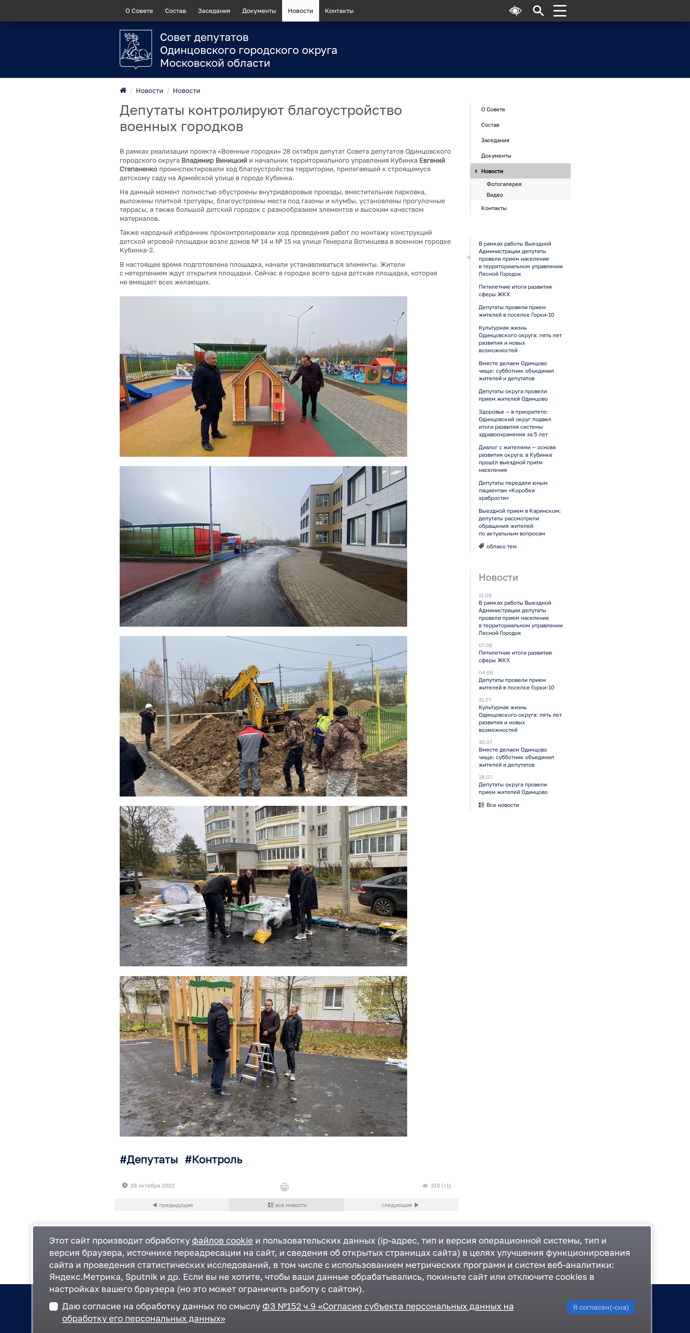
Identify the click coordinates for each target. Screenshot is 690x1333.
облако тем (502, 546)
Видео (495, 194)
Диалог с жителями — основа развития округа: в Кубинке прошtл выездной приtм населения (516, 458)
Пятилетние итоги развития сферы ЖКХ (515, 290)
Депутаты (152, 1159)
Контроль (217, 1159)
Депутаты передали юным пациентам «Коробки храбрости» (512, 490)
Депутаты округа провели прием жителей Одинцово (512, 394)
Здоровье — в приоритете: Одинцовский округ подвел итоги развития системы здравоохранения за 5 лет (514, 422)
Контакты (339, 10)
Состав (175, 10)
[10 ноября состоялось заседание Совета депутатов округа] (171, 1204)
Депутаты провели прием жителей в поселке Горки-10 (516, 310)
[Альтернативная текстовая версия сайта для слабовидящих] (516, 11)
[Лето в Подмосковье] (481, 45)
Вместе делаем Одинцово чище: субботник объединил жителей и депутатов (516, 370)
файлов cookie (222, 1240)
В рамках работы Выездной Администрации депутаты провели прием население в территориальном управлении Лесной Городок (520, 258)
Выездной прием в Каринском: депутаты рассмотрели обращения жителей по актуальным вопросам (519, 521)
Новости (300, 10)
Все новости (503, 805)
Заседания (214, 10)
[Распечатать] (286, 1187)
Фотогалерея (504, 183)
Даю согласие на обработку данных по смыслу (288, 1312)
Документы (259, 10)
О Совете (139, 10)
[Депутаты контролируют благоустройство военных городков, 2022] (263, 376)
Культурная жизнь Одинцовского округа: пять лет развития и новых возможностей (519, 338)
